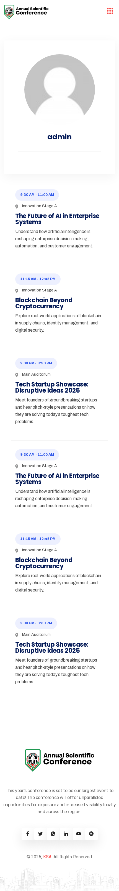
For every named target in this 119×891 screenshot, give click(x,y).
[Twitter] (40, 834)
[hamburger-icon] (110, 12)
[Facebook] (28, 834)
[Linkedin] (66, 834)
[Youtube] (79, 834)
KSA (47, 856)
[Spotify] (91, 834)
